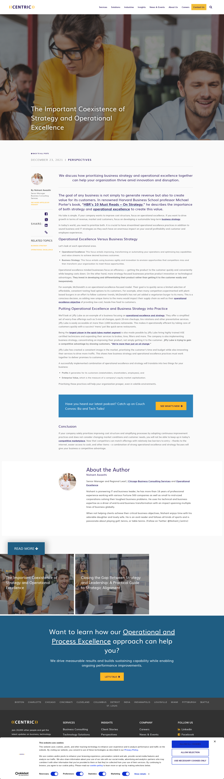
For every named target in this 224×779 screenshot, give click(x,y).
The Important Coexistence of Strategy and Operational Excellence (31, 582)
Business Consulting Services (154, 481)
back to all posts (41, 153)
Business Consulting (75, 729)
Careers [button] (185, 7)
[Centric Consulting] (22, 8)
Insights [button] (142, 7)
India (127, 702)
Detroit (115, 702)
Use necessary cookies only (190, 761)
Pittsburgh (189, 702)
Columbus (100, 702)
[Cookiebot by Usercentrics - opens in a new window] (22, 774)
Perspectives (80, 160)
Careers (144, 729)
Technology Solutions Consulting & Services (76, 736)
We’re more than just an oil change (130, 343)
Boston (19, 702)
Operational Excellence (42, 249)
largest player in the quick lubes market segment (95, 332)
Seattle (204, 702)
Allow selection (190, 752)
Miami (174, 702)
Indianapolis (142, 702)
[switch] (79, 774)
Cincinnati (66, 702)
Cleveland (83, 702)
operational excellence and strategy (145, 315)
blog (9, 570)
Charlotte (34, 702)
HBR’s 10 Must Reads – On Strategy (113, 204)
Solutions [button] (115, 7)
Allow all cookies (190, 744)
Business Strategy (39, 245)
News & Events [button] (157, 7)
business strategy (171, 219)
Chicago (50, 702)
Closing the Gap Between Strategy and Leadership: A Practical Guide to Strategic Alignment (111, 582)
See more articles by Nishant (40, 203)
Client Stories (109, 729)
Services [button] (103, 7)
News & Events (149, 734)
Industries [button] (129, 7)
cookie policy (96, 765)
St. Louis (112, 705)
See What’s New (170, 406)
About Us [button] (173, 7)
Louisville (160, 702)
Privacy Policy (131, 750)
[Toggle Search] (211, 7)
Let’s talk (111, 676)
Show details (140, 774)
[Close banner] (215, 741)
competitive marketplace (72, 440)
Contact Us (198, 7)
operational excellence (111, 208)
